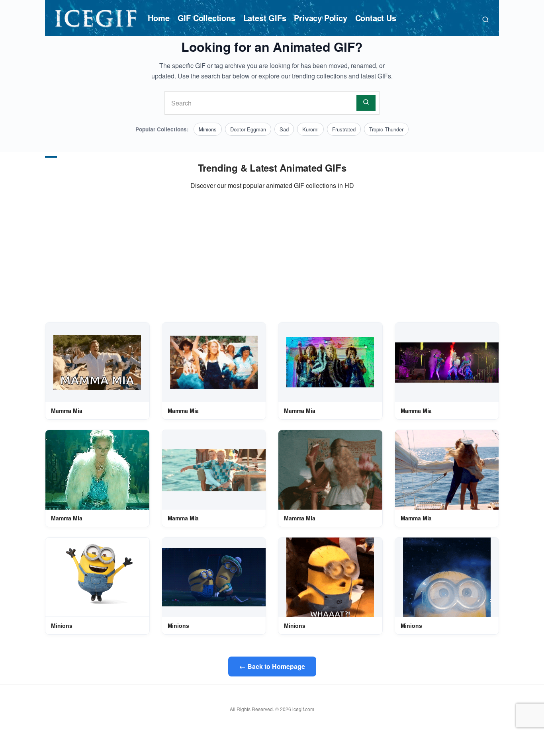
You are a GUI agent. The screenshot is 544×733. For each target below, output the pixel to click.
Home (158, 17)
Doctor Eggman (248, 129)
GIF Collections (206, 17)
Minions (208, 129)
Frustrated (344, 129)
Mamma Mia (66, 410)
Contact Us (375, 17)
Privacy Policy (320, 17)
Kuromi (310, 129)
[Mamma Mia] (97, 362)
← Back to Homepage (272, 666)
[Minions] (97, 577)
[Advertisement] (272, 256)
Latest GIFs (264, 17)
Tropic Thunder (386, 129)
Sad (284, 129)
